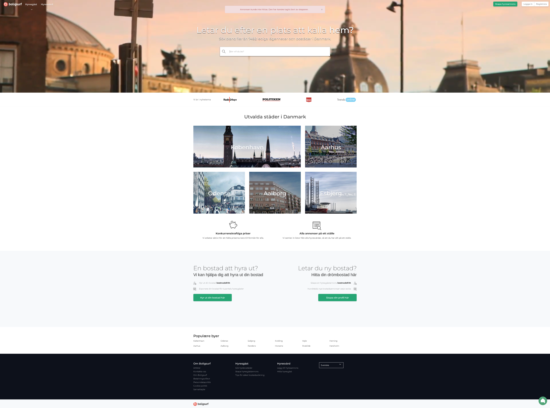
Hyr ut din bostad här (212, 297)
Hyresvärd (47, 4)
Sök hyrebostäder (243, 368)
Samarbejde (199, 389)
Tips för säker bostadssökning (250, 375)
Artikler (196, 368)
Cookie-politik (200, 386)
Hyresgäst (31, 4)
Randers (252, 346)
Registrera (541, 4)
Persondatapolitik (202, 382)
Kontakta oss (199, 371)
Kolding (279, 341)
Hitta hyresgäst (284, 371)
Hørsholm (334, 346)
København (198, 341)
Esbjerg (251, 341)
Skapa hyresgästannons (247, 371)
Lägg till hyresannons (287, 368)
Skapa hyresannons (505, 4)
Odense (224, 341)
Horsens (279, 346)
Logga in (528, 4)
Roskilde (306, 346)
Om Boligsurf (200, 375)
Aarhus (196, 346)
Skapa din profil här (337, 297)
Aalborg (224, 346)
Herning (333, 341)
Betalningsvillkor (201, 378)
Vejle (304, 341)
